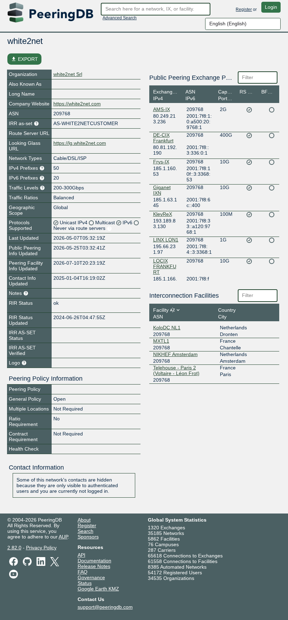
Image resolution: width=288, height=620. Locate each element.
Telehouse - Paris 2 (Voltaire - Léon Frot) (176, 370)
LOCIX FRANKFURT (164, 266)
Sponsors (88, 537)
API (81, 555)
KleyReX (162, 214)
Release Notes (94, 566)
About (84, 520)
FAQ (82, 572)
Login (271, 7)
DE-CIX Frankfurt (163, 137)
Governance (91, 577)
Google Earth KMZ (98, 589)
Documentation (94, 560)
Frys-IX (161, 161)
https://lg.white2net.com (79, 143)
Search (85, 531)
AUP (63, 537)
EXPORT (24, 59)
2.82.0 (14, 547)
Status (85, 583)
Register (244, 9)
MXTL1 (161, 341)
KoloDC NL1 (167, 327)
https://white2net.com (77, 103)
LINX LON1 (165, 240)
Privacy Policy (41, 547)
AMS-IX (161, 109)
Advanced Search (120, 17)
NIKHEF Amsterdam (175, 354)
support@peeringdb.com (105, 607)
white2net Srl (67, 74)
